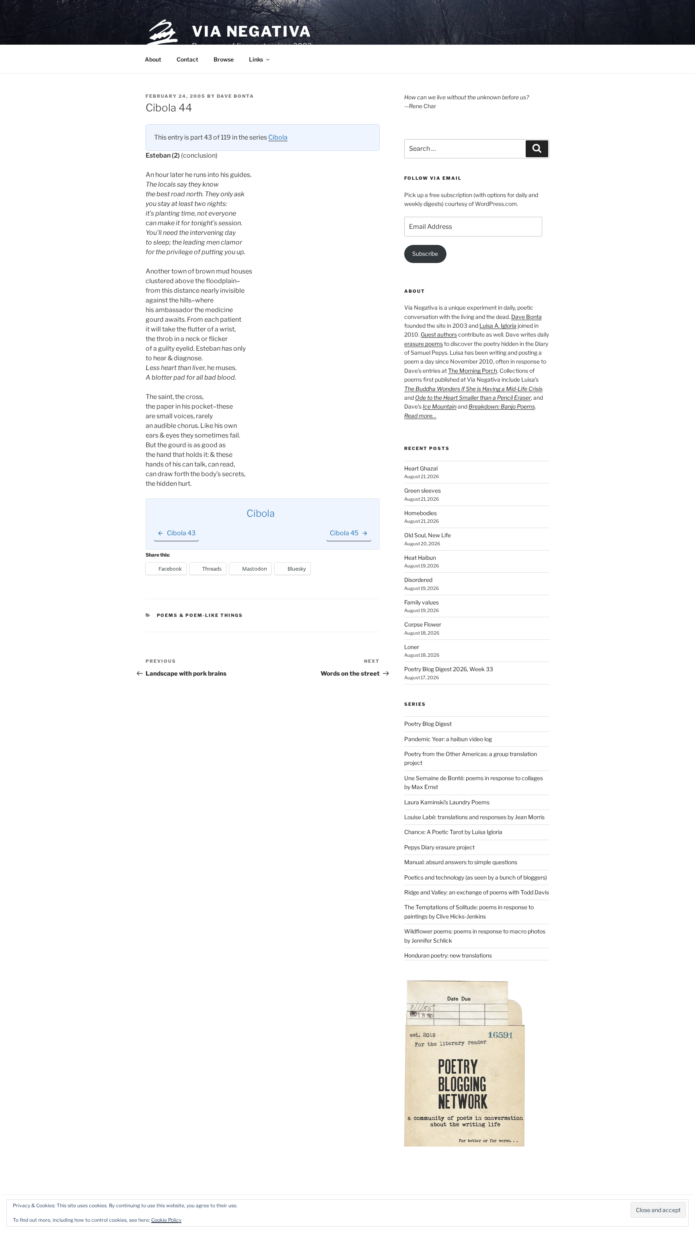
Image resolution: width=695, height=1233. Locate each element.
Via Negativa (252, 31)
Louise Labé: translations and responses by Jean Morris (474, 817)
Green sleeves (422, 490)
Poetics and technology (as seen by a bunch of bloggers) (475, 877)
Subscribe (425, 253)
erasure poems (423, 343)
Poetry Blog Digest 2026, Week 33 (448, 669)
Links (256, 59)
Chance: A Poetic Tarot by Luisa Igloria (453, 831)
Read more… (420, 415)
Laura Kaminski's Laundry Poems (446, 802)
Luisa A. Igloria (497, 325)
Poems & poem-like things (200, 615)
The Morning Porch (472, 370)
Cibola (278, 137)
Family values (421, 602)
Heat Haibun (420, 557)
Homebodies (420, 513)
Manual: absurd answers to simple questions (460, 862)
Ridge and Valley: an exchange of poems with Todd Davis (476, 892)
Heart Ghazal (421, 468)
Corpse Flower (422, 624)
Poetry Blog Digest (428, 723)
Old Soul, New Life (427, 535)
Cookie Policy (166, 1220)
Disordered (418, 579)
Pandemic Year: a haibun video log (448, 739)
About (153, 59)
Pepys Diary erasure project (439, 847)
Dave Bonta (235, 96)
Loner (411, 646)
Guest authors (439, 334)
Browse (224, 59)
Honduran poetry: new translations (448, 955)
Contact (187, 59)
